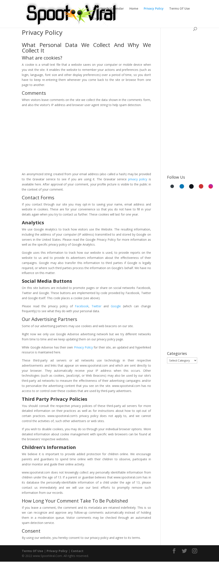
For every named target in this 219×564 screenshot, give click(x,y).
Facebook (82, 306)
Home (133, 8)
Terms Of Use (179, 8)
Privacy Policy (154, 8)
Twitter (96, 306)
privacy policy (137, 179)
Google (116, 306)
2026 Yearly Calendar (108, 8)
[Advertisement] (86, 140)
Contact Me (101, 18)
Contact (77, 551)
